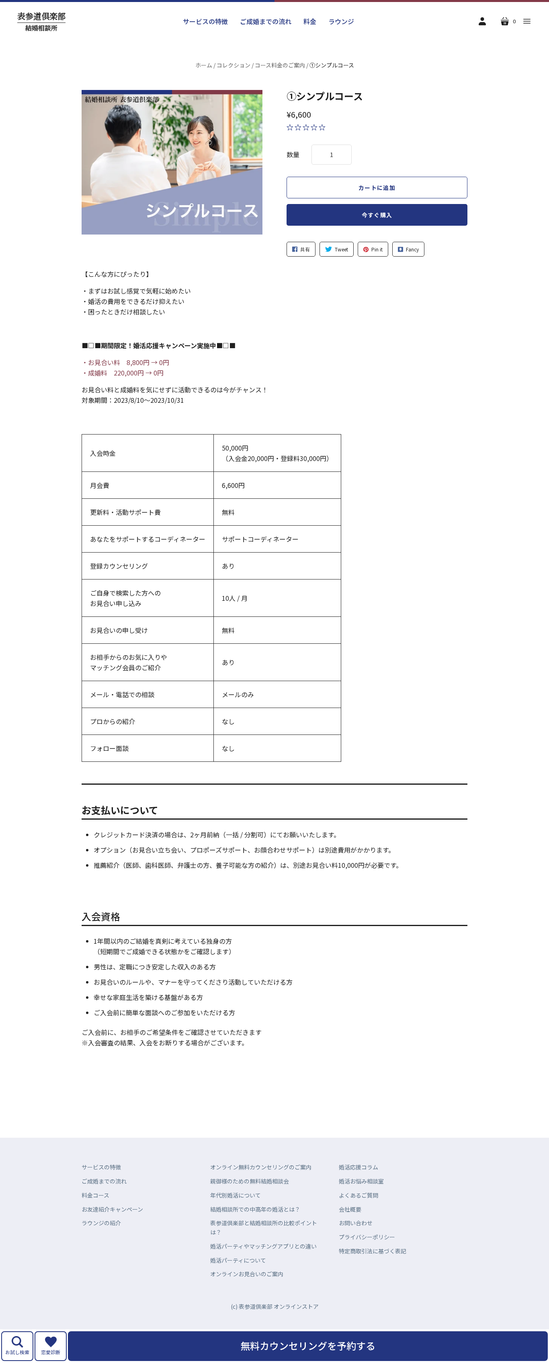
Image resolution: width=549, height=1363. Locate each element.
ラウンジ (341, 21)
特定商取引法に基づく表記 (372, 1251)
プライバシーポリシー (367, 1237)
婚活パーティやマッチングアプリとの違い (263, 1246)
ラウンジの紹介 (101, 1223)
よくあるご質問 (358, 1195)
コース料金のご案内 (280, 65)
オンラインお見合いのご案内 (246, 1274)
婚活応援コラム (358, 1167)
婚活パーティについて (238, 1260)
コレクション (233, 65)
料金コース (95, 1195)
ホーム (203, 65)
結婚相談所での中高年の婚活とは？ (255, 1209)
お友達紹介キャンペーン (112, 1209)
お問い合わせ (356, 1223)
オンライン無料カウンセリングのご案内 (260, 1167)
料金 (309, 21)
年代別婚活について (235, 1195)
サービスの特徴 (205, 21)
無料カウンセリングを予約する (307, 1346)
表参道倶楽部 (41, 21)
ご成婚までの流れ (265, 21)
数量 (293, 154)
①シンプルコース (325, 96)
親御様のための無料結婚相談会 (249, 1181)
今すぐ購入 (377, 215)
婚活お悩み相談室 (361, 1181)
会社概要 (350, 1209)
